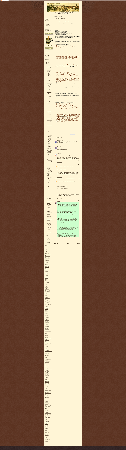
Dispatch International (47, 290)
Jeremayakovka (46, 335)
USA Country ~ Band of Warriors (48, 427)
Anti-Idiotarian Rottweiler (47, 257)
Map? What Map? (49, 75)
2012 (47, 55)
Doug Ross (46, 399)
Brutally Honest (46, 273)
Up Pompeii (46, 425)
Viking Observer (49, 90)
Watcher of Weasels (47, 432)
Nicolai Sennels (47, 24)
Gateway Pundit (46, 309)
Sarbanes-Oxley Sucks (49, 163)
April (48, 239)
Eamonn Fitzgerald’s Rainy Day (48, 301)
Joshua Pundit (46, 337)
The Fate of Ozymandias (49, 98)
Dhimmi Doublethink (49, 176)
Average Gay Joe (47, 260)
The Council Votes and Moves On (49, 201)
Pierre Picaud (47, 29)
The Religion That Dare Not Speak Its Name (49, 93)
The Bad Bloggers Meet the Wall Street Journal (49, 138)
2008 (47, 60)
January (48, 243)
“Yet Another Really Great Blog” (49, 114)
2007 (47, 62)
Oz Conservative (47, 373)
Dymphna (58, 201)
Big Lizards (46, 264)
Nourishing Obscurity (47, 363)
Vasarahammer (46, 428)
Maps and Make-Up (49, 230)
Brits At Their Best (47, 270)
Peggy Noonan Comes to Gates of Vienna (49, 89)
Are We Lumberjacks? (47, 258)
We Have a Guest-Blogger (49, 133)
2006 (47, 63)
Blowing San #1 (47, 267)
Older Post (79, 243)
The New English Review (47, 361)
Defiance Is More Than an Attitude (49, 149)
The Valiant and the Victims (49, 107)
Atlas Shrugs (46, 259)
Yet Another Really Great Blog (48, 439)
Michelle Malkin (47, 350)
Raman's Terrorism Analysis (48, 390)
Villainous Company (47, 429)
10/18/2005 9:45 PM (59, 162)
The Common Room (47, 281)
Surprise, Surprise (49, 86)
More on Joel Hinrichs (48, 207)
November (48, 67)
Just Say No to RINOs (48, 174)
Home (67, 243)
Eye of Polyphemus (47, 300)
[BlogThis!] (71, 134)
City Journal (46, 279)
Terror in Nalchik (49, 167)
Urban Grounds (46, 426)
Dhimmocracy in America (49, 184)
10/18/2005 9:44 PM (59, 150)
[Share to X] (72, 134)
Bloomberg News (47, 266)
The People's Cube (47, 375)
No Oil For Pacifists (47, 362)
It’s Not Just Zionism (49, 83)
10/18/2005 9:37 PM (59, 143)
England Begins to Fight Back (49, 186)
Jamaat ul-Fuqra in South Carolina (49, 151)
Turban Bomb (46, 424)
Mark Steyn (46, 410)
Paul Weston (46, 18)
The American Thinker (47, 256)
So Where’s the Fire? (49, 219)
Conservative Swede (47, 282)
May (47, 238)
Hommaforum (46, 324)
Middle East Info (47, 355)
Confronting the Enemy (49, 105)
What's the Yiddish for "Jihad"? (49, 77)
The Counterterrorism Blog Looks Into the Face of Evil (49, 160)
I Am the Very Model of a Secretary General (49, 101)
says (58, 25)
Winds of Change (47, 435)
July (47, 235)
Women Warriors (49, 223)
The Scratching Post (47, 403)
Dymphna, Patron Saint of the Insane (49, 112)
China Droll (46, 277)
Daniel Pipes (46, 377)
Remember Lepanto (49, 198)
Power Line (46, 386)
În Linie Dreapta (46, 250)
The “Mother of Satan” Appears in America (49, 217)
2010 (47, 58)
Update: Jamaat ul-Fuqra (49, 182)
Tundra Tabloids (46, 423)
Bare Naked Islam (47, 262)
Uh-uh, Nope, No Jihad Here (49, 205)
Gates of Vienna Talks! (49, 141)
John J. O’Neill (47, 21)
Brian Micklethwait (47, 354)
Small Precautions (47, 407)
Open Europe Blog (47, 370)
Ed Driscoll (46, 292)
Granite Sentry (46, 315)
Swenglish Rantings (47, 415)
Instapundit (46, 330)
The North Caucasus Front (49, 178)
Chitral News (46, 278)
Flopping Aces (48, 208)
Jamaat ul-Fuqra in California (49, 180)
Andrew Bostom (47, 269)
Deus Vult (46, 288)
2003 (47, 246)
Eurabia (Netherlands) (47, 298)
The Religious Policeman (47, 394)
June (47, 236)
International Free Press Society (48, 332)
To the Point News (47, 421)
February (48, 242)
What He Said (48, 203)
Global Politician (47, 314)
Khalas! (46, 339)
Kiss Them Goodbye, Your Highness (49, 118)
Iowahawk (46, 333)
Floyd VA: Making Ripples (48, 304)
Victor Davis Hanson (47, 320)
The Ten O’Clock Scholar (47, 417)
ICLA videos (46, 328)
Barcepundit (46, 261)
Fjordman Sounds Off (49, 199)
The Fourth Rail (46, 306)
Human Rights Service (47, 326)
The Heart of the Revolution (49, 229)
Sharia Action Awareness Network (48, 405)
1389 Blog (46, 251)
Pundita (46, 388)
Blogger (64, 448)
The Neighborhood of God (47, 359)
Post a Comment (58, 239)
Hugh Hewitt (46, 321)
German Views (46, 312)
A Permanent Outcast (48, 103)
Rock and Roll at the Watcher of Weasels (49, 73)
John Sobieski (59, 153)
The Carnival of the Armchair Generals (49, 80)
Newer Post (56, 243)
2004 (47, 245)
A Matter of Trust (60, 19)
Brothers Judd (46, 271)
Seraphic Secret (46, 404)
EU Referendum (46, 297)
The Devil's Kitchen (47, 289)
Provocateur (46, 387)
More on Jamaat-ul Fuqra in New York (49, 126)
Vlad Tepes (46, 430)
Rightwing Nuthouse (47, 396)
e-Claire (46, 295)
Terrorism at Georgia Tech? (49, 191)
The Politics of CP (47, 383)
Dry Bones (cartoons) (47, 293)
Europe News (46, 299)
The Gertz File (46, 313)
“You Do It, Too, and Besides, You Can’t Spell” (49, 121)
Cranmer (46, 284)
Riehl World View (47, 395)
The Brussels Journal (47, 272)
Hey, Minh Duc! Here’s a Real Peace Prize (49, 96)
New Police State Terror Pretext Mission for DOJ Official (69, 116)
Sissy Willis (46, 434)
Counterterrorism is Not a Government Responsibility (49, 146)
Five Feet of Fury (47, 302)
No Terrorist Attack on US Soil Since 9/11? (49, 131)
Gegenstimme (46, 311)
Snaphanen (46, 408)
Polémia (46, 379)
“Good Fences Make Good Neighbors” (49, 128)
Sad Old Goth (46, 401)
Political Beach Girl (47, 381)
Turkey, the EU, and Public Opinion (49, 227)
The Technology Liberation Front (48, 416)
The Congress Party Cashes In (49, 85)
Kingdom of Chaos (47, 340)
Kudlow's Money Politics (47, 342)
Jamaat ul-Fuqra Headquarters (49, 143)
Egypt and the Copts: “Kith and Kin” (49, 123)
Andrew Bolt (46, 268)
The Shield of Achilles (47, 406)
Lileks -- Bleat (46, 346)
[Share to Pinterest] (74, 134)
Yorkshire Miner (46, 441)
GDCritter (46, 310)
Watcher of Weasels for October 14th (49, 154)
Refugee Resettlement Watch (48, 393)
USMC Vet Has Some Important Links (49, 189)
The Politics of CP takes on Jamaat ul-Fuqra (49, 171)
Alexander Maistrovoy (48, 30)
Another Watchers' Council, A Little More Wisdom (49, 136)
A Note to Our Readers (48, 169)
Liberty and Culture (47, 345)
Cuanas (46, 286)
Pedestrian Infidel (47, 374)
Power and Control (47, 385)
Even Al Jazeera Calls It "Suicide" (49, 156)
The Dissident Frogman (47, 291)
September (48, 232)
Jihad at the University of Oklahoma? (49, 221)
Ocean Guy (46, 366)
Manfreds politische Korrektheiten (48, 351)
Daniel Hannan (46, 319)
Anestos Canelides (47, 26)
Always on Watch (47, 253)
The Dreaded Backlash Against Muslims (49, 212)
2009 (47, 59)
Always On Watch (59, 140)
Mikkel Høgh (46, 323)
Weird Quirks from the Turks (49, 116)
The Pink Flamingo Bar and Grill (48, 376)
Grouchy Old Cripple (47, 317)
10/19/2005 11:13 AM (59, 198)
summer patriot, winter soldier (48, 413)
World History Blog (47, 438)
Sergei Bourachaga (47, 25)
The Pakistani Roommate (48, 214)
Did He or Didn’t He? (49, 197)
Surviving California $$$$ (47, 414)
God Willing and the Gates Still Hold (49, 195)
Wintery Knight (46, 436)
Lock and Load (46, 348)
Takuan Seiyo (47, 20)
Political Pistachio (47, 382)
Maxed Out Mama (47, 353)
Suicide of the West (47, 412)
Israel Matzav (46, 334)
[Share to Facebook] (73, 134)
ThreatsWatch (46, 418)
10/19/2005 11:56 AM (59, 237)
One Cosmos (46, 368)
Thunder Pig (46, 419)
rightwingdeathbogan (47, 397)
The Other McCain (47, 372)
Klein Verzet (46, 341)
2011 (47, 56)
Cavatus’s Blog (46, 275)
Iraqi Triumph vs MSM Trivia (49, 165)
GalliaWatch (46, 308)
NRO (45, 364)
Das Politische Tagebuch (47, 384)
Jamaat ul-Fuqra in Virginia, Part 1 (49, 193)
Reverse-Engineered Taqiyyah (49, 109)
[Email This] (70, 134)
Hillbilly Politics (47, 322)
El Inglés (46, 19)
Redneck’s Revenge (47, 392)
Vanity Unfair (48, 71)
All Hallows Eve (49, 70)
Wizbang (46, 437)
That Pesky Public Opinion (49, 225)
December (48, 66)
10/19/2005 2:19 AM (59, 177)
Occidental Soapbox (47, 365)
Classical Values (46, 280)
